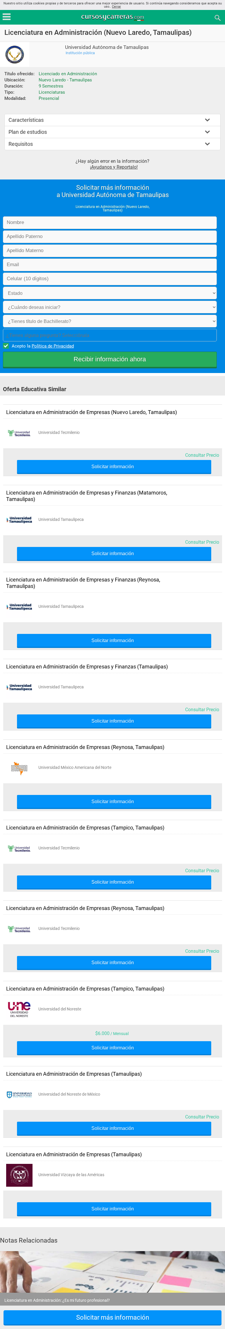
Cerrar (116, 6)
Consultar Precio (202, 455)
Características (26, 120)
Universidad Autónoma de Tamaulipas (107, 47)
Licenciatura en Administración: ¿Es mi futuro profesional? (57, 1300)
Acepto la (43, 346)
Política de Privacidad (53, 346)
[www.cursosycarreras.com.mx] (113, 17)
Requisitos (20, 144)
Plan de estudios (27, 132)
